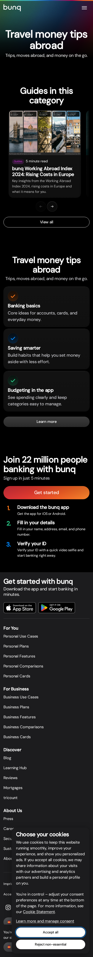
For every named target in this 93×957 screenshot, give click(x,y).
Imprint (8, 884)
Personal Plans (16, 646)
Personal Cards (16, 676)
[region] (46, 154)
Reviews (10, 777)
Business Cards (17, 737)
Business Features (19, 717)
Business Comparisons (23, 727)
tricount (10, 797)
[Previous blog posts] (41, 206)
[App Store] (19, 607)
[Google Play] (56, 607)
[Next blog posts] (52, 206)
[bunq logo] (12, 7)
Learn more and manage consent (45, 921)
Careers (10, 828)
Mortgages (12, 787)
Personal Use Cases (20, 636)
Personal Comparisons (23, 666)
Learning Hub (15, 767)
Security (10, 838)
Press (8, 818)
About (8, 858)
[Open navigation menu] (84, 8)
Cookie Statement (39, 911)
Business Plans (16, 707)
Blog (7, 757)
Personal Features (19, 656)
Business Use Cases (20, 697)
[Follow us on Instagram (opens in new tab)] (8, 907)
